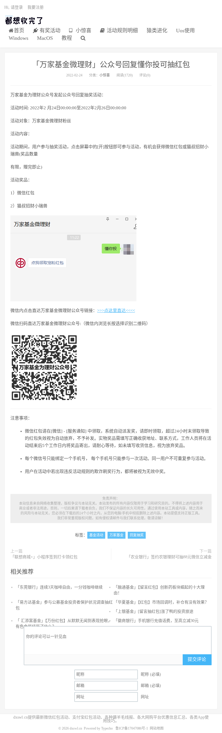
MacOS (45, 38)
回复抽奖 (137, 535)
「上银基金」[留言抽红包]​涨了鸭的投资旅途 (153, 611)
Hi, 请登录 (13, 7)
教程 (67, 38)
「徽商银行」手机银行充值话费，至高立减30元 (156, 621)
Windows (18, 38)
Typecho (107, 728)
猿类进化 (157, 30)
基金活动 (96, 535)
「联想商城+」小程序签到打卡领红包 (43, 557)
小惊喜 (82, 30)
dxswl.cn (76, 728)
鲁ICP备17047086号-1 (131, 728)
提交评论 (197, 659)
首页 (19, 30)
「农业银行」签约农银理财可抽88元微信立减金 (169, 557)
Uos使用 (185, 30)
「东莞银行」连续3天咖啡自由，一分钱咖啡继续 (59, 587)
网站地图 (157, 728)
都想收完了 (24, 20)
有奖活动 (49, 30)
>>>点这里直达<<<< (116, 310)
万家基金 (116, 535)
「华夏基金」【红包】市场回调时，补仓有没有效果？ (161, 602)
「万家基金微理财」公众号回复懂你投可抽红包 (111, 65)
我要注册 (35, 7)
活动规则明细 (121, 30)
